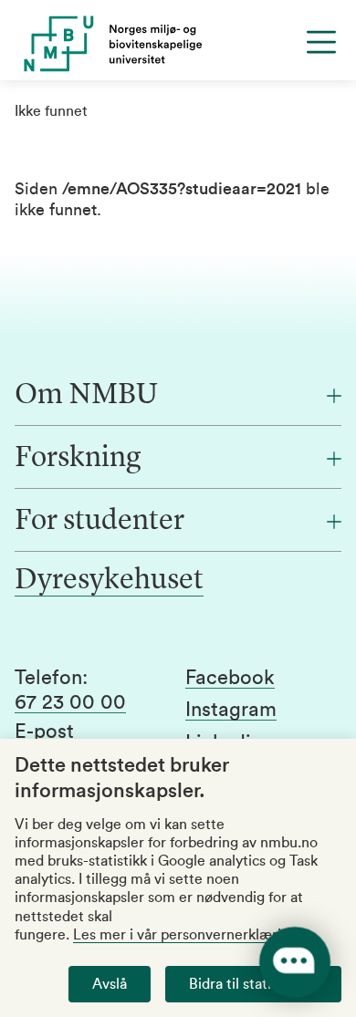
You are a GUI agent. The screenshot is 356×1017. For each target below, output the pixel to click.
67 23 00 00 (70, 702)
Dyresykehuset (109, 581)
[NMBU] (178, 44)
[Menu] (321, 42)
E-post (44, 731)
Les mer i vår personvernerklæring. (187, 935)
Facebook (230, 678)
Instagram (231, 710)
